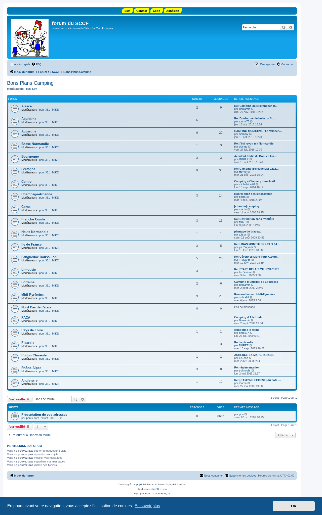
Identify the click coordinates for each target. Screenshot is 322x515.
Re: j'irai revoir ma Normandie (253, 143)
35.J (48, 109)
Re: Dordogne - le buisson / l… (254, 118)
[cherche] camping (246, 206)
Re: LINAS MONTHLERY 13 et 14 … (257, 244)
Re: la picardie (243, 342)
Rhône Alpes (31, 368)
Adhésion (172, 10)
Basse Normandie (35, 144)
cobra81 (244, 297)
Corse (25, 207)
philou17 (244, 332)
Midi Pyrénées (32, 295)
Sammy (243, 133)
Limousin (28, 269)
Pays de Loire (32, 330)
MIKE (55, 109)
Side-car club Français (157, 493)
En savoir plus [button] (147, 506)
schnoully (245, 370)
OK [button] (293, 506)
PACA (25, 317)
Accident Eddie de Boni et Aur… (255, 156)
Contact (141, 10)
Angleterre (29, 380)
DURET (244, 159)
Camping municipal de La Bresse (256, 281)
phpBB (140, 484)
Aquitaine (28, 119)
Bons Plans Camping (30, 83)
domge (243, 146)
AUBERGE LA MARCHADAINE (254, 354)
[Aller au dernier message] (246, 414)
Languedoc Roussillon (39, 257)
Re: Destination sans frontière (254, 218)
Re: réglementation (247, 367)
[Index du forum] (30, 37)
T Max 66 (245, 259)
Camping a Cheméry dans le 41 (254, 181)
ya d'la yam (246, 247)
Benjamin (244, 108)
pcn (28, 88)
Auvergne (28, 131)
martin (243, 209)
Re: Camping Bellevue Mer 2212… (256, 168)
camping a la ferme (246, 329)
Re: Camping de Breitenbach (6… (256, 105)
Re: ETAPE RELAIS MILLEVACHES (256, 269)
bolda (242, 196)
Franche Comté (33, 219)
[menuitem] (36, 64)
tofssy (243, 234)
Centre (26, 181)
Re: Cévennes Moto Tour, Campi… (256, 256)
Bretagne (28, 169)
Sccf (127, 10)
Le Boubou (245, 272)
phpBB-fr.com (159, 489)
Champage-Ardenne (36, 194)
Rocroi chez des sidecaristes (253, 193)
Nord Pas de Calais (36, 307)
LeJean (243, 357)
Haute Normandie (34, 232)
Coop (156, 10)
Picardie (27, 343)
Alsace (26, 106)
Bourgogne (30, 156)
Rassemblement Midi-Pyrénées (254, 294)
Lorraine (27, 282)
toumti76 (244, 121)
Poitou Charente (34, 355)
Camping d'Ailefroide (248, 317)
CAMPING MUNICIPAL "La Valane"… (258, 130)
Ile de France (31, 244)
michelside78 (247, 184)
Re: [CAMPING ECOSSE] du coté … (257, 380)
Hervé (243, 171)
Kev (34, 88)
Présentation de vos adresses (44, 414)
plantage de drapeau (247, 231)
